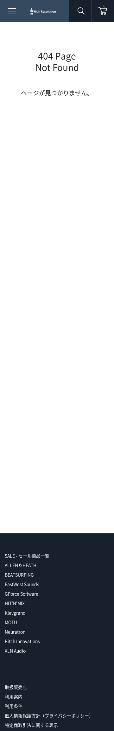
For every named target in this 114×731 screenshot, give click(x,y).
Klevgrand (15, 612)
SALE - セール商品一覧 (27, 555)
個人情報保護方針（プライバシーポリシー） (49, 715)
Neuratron (15, 631)
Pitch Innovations (22, 641)
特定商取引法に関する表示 (31, 725)
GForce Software (21, 593)
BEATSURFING (19, 574)
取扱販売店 (16, 687)
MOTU (11, 622)
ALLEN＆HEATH (20, 565)
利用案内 (13, 696)
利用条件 (13, 706)
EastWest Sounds (22, 584)
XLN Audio (15, 650)
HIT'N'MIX (15, 603)
